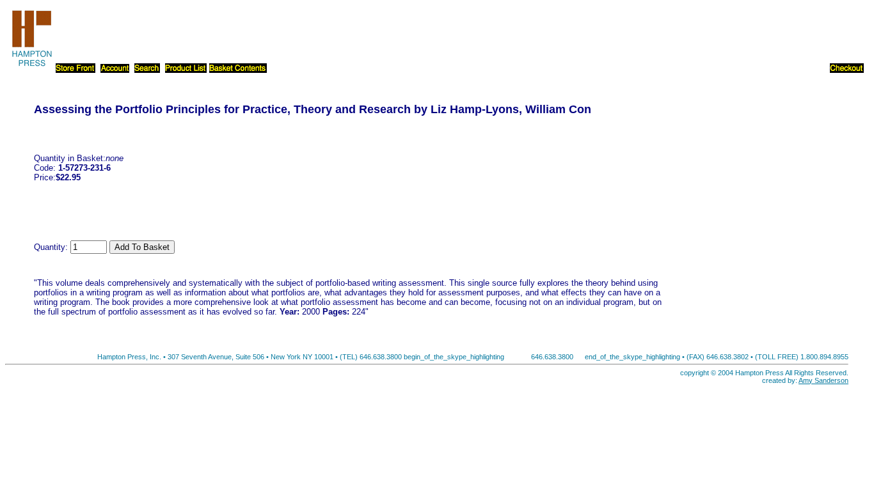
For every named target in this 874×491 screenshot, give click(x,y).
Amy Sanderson (823, 380)
